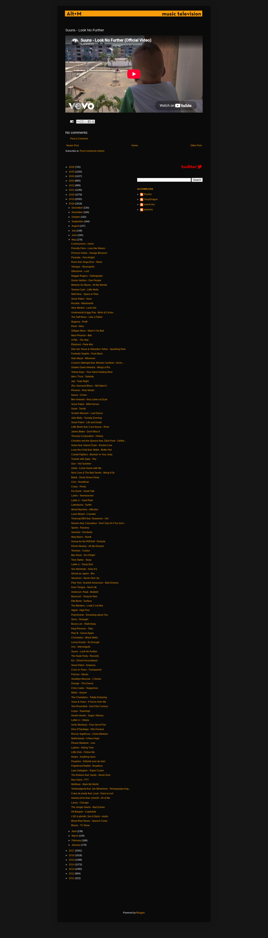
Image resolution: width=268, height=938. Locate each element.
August (76, 226)
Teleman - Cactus (80, 550)
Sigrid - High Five (80, 610)
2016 (72, 855)
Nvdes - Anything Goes (83, 756)
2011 (72, 878)
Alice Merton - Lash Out (83, 307)
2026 (72, 167)
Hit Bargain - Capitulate (83, 811)
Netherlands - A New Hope (85, 738)
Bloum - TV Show (80, 825)
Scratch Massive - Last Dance (87, 413)
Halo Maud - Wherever (83, 358)
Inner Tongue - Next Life (84, 587)
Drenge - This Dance (82, 683)
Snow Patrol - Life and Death (86, 422)
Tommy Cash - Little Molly (84, 289)
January (76, 845)
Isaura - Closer (79, 395)
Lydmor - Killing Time (82, 747)
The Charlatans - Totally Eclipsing (89, 697)
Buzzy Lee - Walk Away (83, 624)
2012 (72, 873)
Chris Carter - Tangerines (84, 688)
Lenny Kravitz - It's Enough (85, 642)
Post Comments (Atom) (92, 151)
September (78, 221)
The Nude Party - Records (85, 656)
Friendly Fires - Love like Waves (88, 248)
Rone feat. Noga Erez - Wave (86, 262)
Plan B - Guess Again (82, 633)
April (74, 831)
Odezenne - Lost (80, 271)
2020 (72, 194)
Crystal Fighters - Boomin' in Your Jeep (91, 454)
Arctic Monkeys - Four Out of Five (88, 724)
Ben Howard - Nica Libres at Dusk (89, 399)
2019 (72, 199)
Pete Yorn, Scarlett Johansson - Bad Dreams (95, 582)
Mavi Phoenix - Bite (81, 335)
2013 (72, 869)
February (77, 840)
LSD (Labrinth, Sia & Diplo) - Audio (89, 816)
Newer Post (72, 145)
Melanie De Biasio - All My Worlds (89, 285)
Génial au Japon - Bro (83, 573)
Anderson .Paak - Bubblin (84, 592)
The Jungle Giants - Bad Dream (88, 807)
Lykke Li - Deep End (82, 564)
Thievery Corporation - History (87, 436)
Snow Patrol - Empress (83, 665)
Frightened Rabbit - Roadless (87, 765)
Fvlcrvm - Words (79, 674)
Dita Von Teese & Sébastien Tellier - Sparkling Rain (98, 349)
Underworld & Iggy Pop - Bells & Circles (92, 312)
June (74, 235)
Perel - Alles (77, 326)
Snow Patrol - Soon (81, 298)
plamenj (148, 209)
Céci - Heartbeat (80, 482)
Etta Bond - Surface (81, 601)
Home (134, 145)
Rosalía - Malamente (82, 303)
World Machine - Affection (84, 509)
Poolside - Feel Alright (83, 257)
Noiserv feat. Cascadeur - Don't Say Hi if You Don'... (98, 523)
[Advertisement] (136, 895)
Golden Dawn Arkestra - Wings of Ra (90, 367)
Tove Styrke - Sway (81, 559)
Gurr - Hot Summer (81, 463)
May (74, 239)
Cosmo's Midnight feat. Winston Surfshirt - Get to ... (98, 362)
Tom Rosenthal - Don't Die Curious (89, 706)
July (74, 230)
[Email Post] (71, 121)
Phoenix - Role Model (82, 390)
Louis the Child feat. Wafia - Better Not (91, 449)
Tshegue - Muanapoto (83, 266)
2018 (72, 203)
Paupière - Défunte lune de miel (88, 761)
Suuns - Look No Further (84, 651)
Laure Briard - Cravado (83, 514)
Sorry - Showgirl (79, 619)
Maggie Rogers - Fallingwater (87, 276)
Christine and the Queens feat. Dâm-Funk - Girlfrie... (98, 440)
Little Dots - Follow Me (83, 752)
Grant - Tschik (78, 408)
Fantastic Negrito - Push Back (87, 353)
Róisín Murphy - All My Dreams (87, 546)
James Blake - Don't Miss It (85, 431)
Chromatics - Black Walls (84, 637)
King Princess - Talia (82, 628)
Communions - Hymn (82, 243)
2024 (72, 176)
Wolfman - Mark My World (84, 784)
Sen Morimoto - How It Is (84, 569)
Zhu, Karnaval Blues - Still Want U (89, 385)
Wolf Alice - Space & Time (84, 294)
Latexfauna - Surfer (81, 504)
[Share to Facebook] (89, 122)
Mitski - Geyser (79, 692)
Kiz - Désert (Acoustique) (84, 660)
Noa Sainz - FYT (80, 779)
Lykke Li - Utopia (80, 720)
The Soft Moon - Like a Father (87, 317)
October (76, 217)
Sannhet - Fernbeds (81, 532)
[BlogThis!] (82, 122)
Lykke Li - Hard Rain (82, 500)
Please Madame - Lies (83, 743)
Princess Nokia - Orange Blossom (89, 253)
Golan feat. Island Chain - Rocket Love (91, 445)
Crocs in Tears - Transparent (86, 669)
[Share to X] (86, 122)
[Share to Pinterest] (93, 122)
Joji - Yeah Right (80, 381)
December (77, 207)
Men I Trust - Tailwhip (82, 376)
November (77, 212)
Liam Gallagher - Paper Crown (87, 770)
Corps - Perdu (78, 486)
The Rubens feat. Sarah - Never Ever (90, 775)
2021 (72, 190)
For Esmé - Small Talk (82, 491)
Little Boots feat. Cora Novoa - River (90, 427)
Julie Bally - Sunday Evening (86, 418)
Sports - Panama (80, 527)
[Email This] (78, 122)
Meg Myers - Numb (81, 537)
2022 (72, 185)
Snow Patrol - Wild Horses (85, 404)
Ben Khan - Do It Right (83, 555)
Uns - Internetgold (80, 646)
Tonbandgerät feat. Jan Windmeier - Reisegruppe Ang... (100, 788)
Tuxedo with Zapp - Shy (83, 459)
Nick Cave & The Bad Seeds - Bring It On (93, 472)
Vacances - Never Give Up (85, 578)
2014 (72, 864)
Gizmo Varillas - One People (86, 280)
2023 (72, 180)
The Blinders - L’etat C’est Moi (87, 605)
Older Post (196, 145)
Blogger (140, 912)
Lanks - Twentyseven (82, 495)
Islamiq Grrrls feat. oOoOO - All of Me (90, 798)
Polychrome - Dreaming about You (89, 615)
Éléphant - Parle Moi (82, 344)
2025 (72, 171)
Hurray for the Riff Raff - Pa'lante (88, 541)
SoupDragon (151, 199)
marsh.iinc (149, 204)
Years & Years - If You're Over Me (88, 701)
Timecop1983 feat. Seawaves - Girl (89, 518)
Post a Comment (79, 138)
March (75, 835)
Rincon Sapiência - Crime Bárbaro (89, 734)
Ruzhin (148, 194)
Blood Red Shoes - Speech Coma (89, 821)
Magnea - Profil (79, 321)
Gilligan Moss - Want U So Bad (87, 330)
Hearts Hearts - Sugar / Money (87, 715)
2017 (72, 850)
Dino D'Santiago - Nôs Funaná (87, 729)
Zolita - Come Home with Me (86, 468)
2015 (72, 859)
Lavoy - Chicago (80, 802)
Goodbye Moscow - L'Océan (86, 679)
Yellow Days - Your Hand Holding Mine (92, 372)
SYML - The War (80, 340)
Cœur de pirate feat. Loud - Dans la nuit (92, 793)
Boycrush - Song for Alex (84, 596)
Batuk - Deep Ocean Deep (85, 477)
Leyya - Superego (80, 711)
